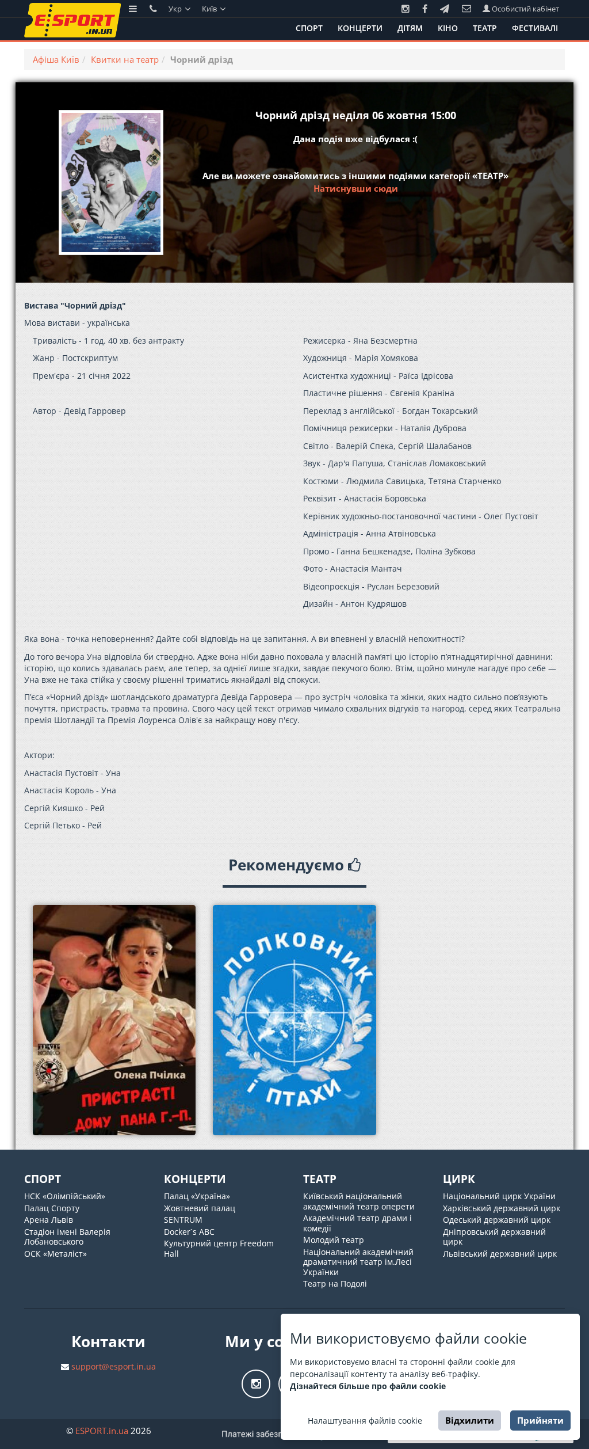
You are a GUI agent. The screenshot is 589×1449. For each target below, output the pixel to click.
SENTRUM (183, 1219)
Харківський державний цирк (501, 1208)
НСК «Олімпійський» (64, 1196)
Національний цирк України (499, 1196)
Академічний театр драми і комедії (357, 1223)
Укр (176, 8)
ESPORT (101, 1430)
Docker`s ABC (189, 1231)
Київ (210, 8)
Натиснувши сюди (355, 188)
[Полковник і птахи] (294, 1020)
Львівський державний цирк (500, 1253)
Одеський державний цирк (496, 1219)
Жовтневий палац (199, 1208)
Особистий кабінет (524, 8)
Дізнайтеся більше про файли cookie (368, 1385)
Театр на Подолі (335, 1283)
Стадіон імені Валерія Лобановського (67, 1237)
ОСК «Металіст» (55, 1253)
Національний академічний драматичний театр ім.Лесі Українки (358, 1261)
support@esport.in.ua (113, 1366)
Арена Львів (48, 1219)
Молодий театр (333, 1239)
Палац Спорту (51, 1208)
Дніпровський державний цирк (494, 1237)
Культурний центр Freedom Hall (219, 1248)
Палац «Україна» (197, 1196)
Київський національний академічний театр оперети (359, 1201)
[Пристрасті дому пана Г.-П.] (114, 1020)
